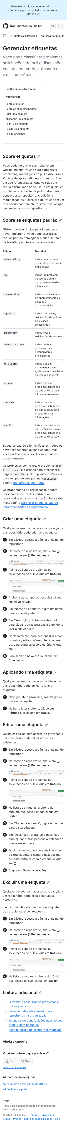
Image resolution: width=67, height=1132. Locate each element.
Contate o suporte (17, 1089)
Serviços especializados (38, 1118)
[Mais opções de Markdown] (40, 89)
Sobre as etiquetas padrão (30, 220)
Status (6, 1118)
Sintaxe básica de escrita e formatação (35, 1030)
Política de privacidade (14, 1067)
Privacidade (48, 1114)
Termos (33, 1114)
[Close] (57, 6)
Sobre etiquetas (19, 156)
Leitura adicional (20, 992)
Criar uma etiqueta (22, 518)
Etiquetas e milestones (24, 35)
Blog (57, 1118)
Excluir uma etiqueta (24, 882)
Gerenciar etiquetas (52, 35)
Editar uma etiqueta (23, 724)
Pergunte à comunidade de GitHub (26, 1083)
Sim (12, 1061)
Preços (17, 1118)
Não (27, 1061)
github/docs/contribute (28, 482)
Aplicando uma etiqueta (27, 672)
